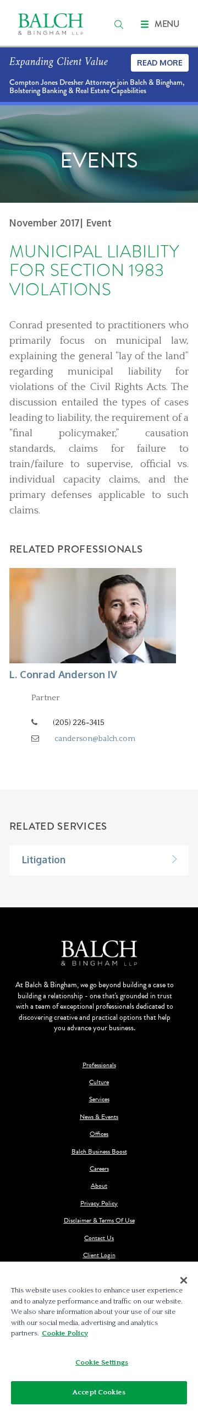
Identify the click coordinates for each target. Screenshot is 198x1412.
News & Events (99, 1117)
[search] (119, 24)
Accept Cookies (99, 1392)
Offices (99, 1134)
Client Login (99, 1255)
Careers (99, 1168)
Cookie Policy (65, 1333)
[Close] (183, 1280)
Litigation (43, 859)
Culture (99, 1082)
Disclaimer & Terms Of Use (99, 1220)
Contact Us (99, 1238)
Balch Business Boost (99, 1151)
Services (99, 1099)
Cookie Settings (101, 1362)
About (99, 1186)
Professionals (99, 1065)
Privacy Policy (99, 1203)
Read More (160, 62)
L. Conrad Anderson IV (63, 674)
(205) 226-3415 (79, 722)
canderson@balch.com (94, 738)
